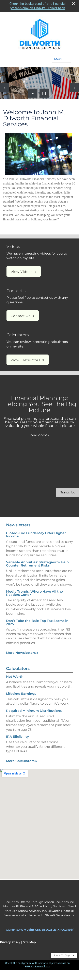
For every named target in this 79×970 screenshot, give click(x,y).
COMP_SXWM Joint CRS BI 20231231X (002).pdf (39, 929)
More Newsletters (22, 653)
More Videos (39, 435)
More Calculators (21, 761)
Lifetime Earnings (21, 694)
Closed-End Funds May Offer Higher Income (36, 534)
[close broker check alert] (73, 3)
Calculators (18, 668)
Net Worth (14, 677)
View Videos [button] (22, 272)
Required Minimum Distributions (34, 711)
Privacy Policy (10, 942)
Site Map (29, 942)
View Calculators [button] (25, 360)
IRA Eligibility (17, 737)
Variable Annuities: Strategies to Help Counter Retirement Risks (37, 563)
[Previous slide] (4, 87)
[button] (61, 59)
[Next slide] (74, 87)
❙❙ (44, 93)
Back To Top (62, 955)
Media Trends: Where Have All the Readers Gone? (34, 593)
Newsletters (18, 525)
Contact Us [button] (20, 316)
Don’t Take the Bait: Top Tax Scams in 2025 (37, 622)
